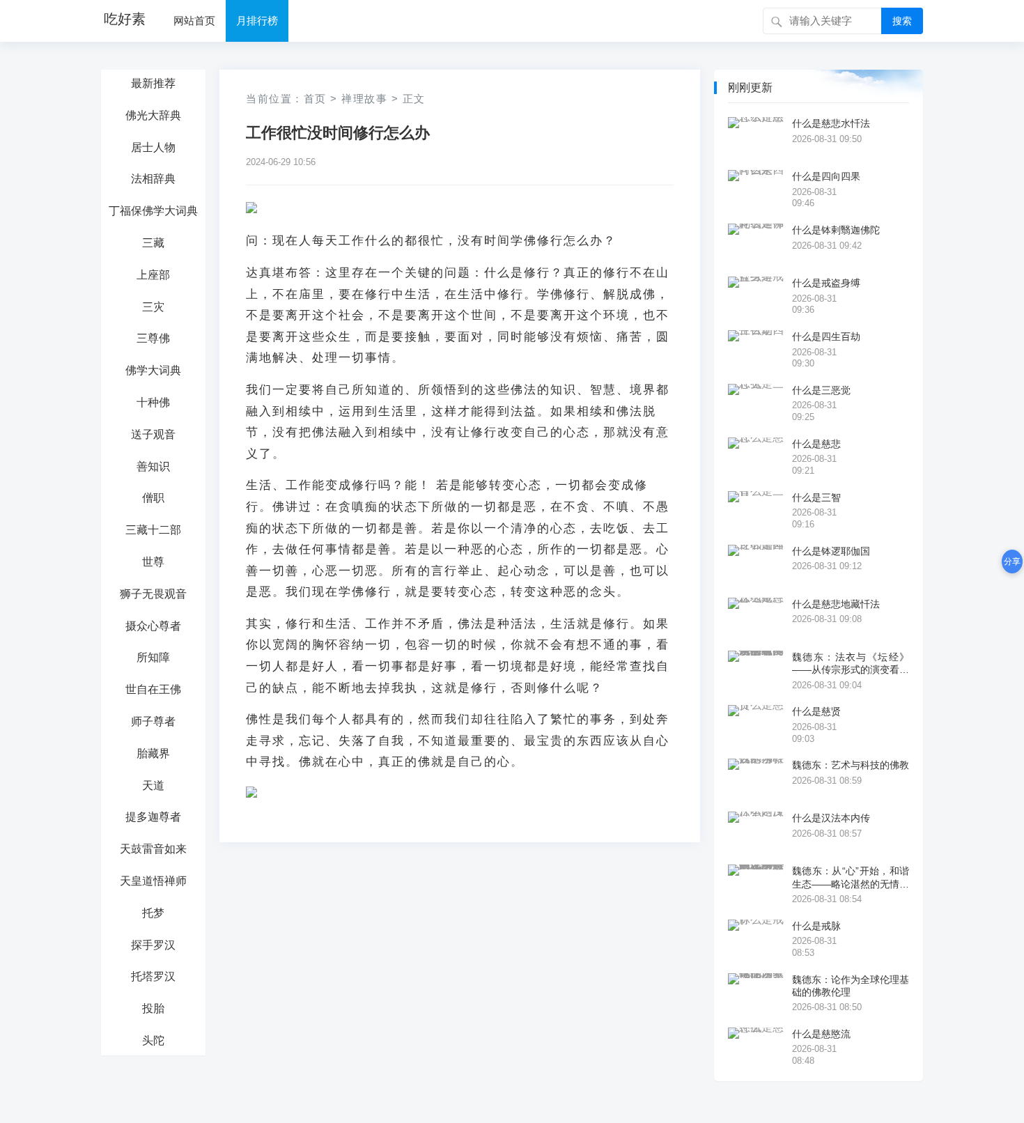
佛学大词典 (153, 370)
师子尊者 (153, 721)
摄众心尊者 (153, 626)
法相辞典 (153, 179)
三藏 (153, 243)
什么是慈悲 (816, 443)
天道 (153, 785)
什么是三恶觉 (821, 390)
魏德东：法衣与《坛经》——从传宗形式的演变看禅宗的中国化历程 (850, 663)
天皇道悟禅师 (153, 881)
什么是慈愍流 (821, 1033)
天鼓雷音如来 (153, 849)
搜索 (902, 20)
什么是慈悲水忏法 (831, 123)
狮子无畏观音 (153, 594)
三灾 (153, 307)
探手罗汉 (153, 945)
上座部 (153, 275)
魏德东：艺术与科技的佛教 (850, 764)
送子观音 (153, 434)
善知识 (153, 466)
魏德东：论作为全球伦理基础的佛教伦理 (850, 986)
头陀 (153, 1040)
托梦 (153, 913)
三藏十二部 (153, 530)
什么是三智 (816, 497)
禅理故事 (364, 98)
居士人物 (153, 147)
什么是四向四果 (826, 176)
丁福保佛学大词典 (153, 211)
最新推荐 (153, 83)
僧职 (153, 498)
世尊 (153, 562)
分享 (1012, 561)
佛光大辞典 (153, 115)
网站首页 (194, 20)
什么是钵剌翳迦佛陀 (836, 229)
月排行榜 (257, 20)
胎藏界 (153, 753)
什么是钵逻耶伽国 (831, 551)
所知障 (153, 657)
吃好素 (125, 18)
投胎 (153, 1008)
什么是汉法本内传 (831, 817)
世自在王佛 (153, 689)
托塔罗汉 (153, 976)
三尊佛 (153, 338)
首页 (315, 98)
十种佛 (153, 402)
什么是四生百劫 (826, 336)
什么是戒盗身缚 (826, 282)
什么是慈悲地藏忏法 (836, 604)
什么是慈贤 (816, 711)
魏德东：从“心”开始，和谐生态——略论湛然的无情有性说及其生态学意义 (850, 877)
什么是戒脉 (816, 925)
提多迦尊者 (153, 817)
